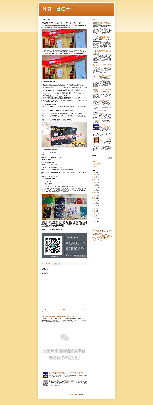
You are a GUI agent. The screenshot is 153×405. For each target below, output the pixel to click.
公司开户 (102, 240)
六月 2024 (94, 215)
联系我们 (72, 394)
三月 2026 (94, 181)
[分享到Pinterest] (60, 264)
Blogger (77, 394)
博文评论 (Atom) (48, 312)
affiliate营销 (97, 234)
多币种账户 (101, 237)
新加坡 (107, 234)
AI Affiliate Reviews (97, 163)
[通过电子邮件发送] (54, 264)
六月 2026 (94, 176)
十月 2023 (94, 220)
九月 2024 (94, 210)
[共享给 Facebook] (58, 264)
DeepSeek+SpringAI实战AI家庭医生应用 (101, 100)
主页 (64, 309)
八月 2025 (94, 192)
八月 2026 (94, 172)
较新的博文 (44, 309)
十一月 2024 (94, 207)
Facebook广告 (95, 231)
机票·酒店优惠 (96, 165)
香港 (106, 230)
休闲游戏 (95, 240)
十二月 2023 (94, 218)
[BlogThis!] (55, 264)
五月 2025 (94, 197)
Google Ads (95, 236)
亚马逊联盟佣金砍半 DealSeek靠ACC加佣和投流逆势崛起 (105, 37)
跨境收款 (109, 237)
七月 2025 (94, 194)
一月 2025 (94, 203)
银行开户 (109, 239)
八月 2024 (94, 211)
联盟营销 (96, 230)
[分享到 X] (57, 264)
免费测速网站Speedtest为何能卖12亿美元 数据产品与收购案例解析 (105, 112)
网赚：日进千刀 (58, 9)
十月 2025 (94, 189)
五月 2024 (94, 216)
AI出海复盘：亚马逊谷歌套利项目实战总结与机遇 (105, 76)
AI (105, 233)
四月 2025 (94, 198)
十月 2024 (94, 208)
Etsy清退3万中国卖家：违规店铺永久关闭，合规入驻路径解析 (105, 139)
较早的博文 (84, 309)
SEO (110, 233)
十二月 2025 (94, 185)
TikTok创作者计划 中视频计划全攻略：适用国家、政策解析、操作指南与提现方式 (66, 372)
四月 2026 (94, 179)
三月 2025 (94, 200)
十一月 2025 (94, 187)
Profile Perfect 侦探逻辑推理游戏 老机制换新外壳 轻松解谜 (105, 51)
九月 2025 (94, 190)
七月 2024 (94, 213)
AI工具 (96, 239)
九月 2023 (94, 221)
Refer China (95, 166)
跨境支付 (104, 231)
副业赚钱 (103, 239)
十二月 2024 (94, 205)
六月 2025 (94, 195)
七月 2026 (94, 174)
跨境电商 (99, 233)
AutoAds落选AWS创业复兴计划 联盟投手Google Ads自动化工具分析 (59, 316)
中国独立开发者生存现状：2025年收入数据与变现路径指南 (61, 380)
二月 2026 (94, 182)
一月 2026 (94, 184)
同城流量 (102, 236)
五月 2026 (94, 177)
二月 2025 (94, 202)
